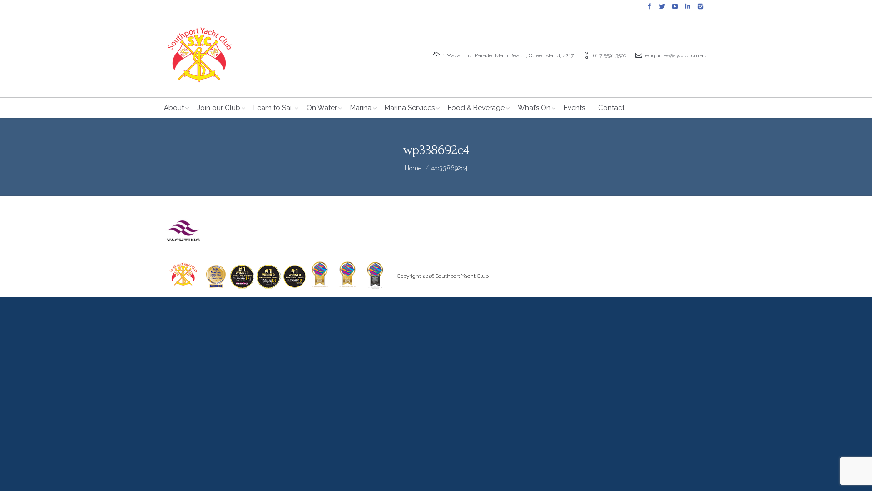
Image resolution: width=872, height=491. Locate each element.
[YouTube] (674, 6)
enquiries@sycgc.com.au (676, 55)
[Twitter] (662, 6)
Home (413, 168)
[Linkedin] (687, 6)
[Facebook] (649, 6)
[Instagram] (700, 6)
